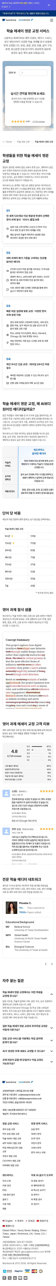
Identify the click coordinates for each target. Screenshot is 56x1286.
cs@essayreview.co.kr (29, 1094)
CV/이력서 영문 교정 (11, 1161)
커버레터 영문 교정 (10, 1165)
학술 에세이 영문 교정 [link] (44, 142)
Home (9, 142)
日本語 (31, 1221)
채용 (4, 1208)
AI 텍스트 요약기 (38, 1190)
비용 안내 (6, 1185)
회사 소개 (6, 1181)
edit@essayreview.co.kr (30, 1098)
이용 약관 (6, 1204)
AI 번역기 (35, 1195)
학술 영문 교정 (23, 142)
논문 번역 (35, 1129)
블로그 (5, 1199)
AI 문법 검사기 (37, 1181)
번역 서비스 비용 (38, 1152)
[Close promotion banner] (49, 5)
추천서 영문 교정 (9, 1156)
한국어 (20, 1221)
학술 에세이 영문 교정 (11, 1138)
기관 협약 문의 (8, 1195)
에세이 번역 (36, 1134)
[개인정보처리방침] (21, 1255)
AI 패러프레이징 (38, 1185)
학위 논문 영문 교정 (10, 1134)
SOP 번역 (35, 1138)
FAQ (4, 1190)
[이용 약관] (7, 1255)
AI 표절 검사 (36, 1199)
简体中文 (44, 1221)
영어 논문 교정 (8, 1129)
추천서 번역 (36, 1143)
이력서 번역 (36, 1148)
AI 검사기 (35, 1204)
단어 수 (12, 72)
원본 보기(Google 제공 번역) (24, 821)
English (9, 1221)
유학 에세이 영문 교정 (11, 1143)
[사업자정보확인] (42, 1245)
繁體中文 (10, 1226)
